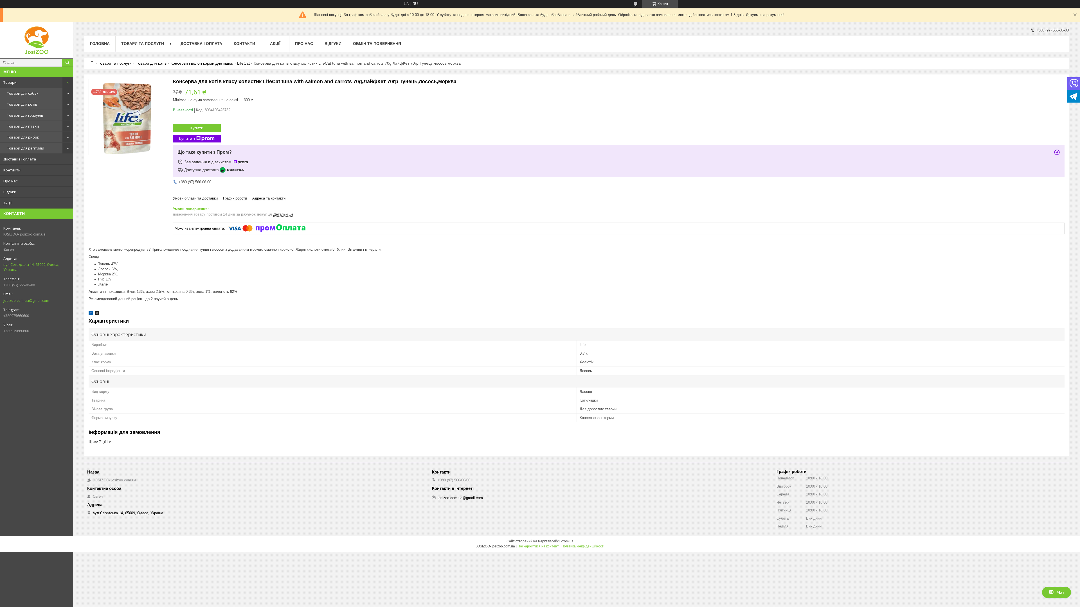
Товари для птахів (23, 126)
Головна (100, 43)
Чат (1060, 592)
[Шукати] (67, 62)
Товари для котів (22, 104)
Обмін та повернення (377, 43)
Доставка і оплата (19, 159)
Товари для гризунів (25, 115)
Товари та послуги (142, 43)
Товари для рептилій (25, 148)
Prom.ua (567, 541)
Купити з (187, 138)
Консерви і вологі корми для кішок (201, 63)
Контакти (12, 170)
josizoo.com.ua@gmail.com (26, 300)
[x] (97, 314)
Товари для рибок (23, 137)
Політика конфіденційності (582, 546)
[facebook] (91, 314)
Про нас (10, 181)
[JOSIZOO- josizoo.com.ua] (36, 40)
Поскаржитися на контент (538, 546)
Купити (196, 127)
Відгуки (9, 191)
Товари (10, 82)
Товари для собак (23, 93)
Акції (7, 202)
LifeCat (243, 63)
